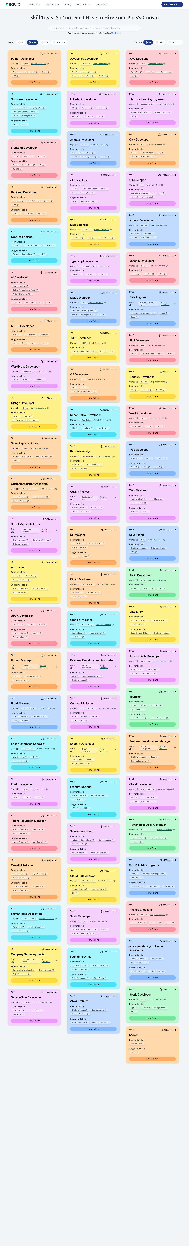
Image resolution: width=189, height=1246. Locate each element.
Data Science (76, 238)
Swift (74, 189)
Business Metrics (93, 464)
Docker (15, 245)
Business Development (21, 457)
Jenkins (134, 886)
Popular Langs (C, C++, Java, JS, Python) (28, 108)
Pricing (67, 4)
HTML (40, 156)
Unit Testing (95, 508)
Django (15, 213)
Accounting (76, 464)
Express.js (31, 343)
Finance (16, 576)
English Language (87, 201)
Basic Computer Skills (139, 633)
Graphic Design (77, 633)
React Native (101, 428)
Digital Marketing (19, 544)
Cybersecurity (136, 1044)
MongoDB (29, 335)
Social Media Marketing (41, 540)
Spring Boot (135, 72)
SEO (132, 552)
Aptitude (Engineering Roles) (82, 76)
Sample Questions (38, 64)
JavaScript (102, 76)
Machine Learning (161, 112)
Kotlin (161, 588)
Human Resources (19, 497)
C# (100, 351)
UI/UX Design (155, 499)
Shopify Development (79, 764)
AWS (41, 254)
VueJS (158, 426)
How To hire (34, 82)
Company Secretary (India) (22, 970)
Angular (134, 234)
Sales (15, 460)
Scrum (15, 676)
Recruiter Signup (172, 4)
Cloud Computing (31, 245)
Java (133, 76)
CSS (99, 116)
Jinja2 (26, 797)
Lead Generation (136, 709)
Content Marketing (78, 720)
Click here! (116, 33)
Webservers (86, 108)
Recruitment (155, 705)
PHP (169, 353)
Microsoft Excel (18, 592)
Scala (133, 317)
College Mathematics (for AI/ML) (24, 290)
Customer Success (43, 457)
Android (104, 157)
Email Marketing (38, 717)
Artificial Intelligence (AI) (139, 112)
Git (14, 124)
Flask (15, 797)
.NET (110, 351)
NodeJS (88, 116)
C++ (132, 153)
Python (44, 72)
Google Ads (76, 592)
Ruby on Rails (136, 669)
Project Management (32, 676)
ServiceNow (17, 1014)
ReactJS (75, 116)
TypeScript (75, 274)
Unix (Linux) (135, 878)
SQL (14, 76)
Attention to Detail (137, 499)
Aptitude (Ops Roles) (20, 580)
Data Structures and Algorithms (24, 72)
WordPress (38, 380)
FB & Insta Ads (92, 592)
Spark (162, 313)
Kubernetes (48, 245)
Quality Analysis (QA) (79, 512)
